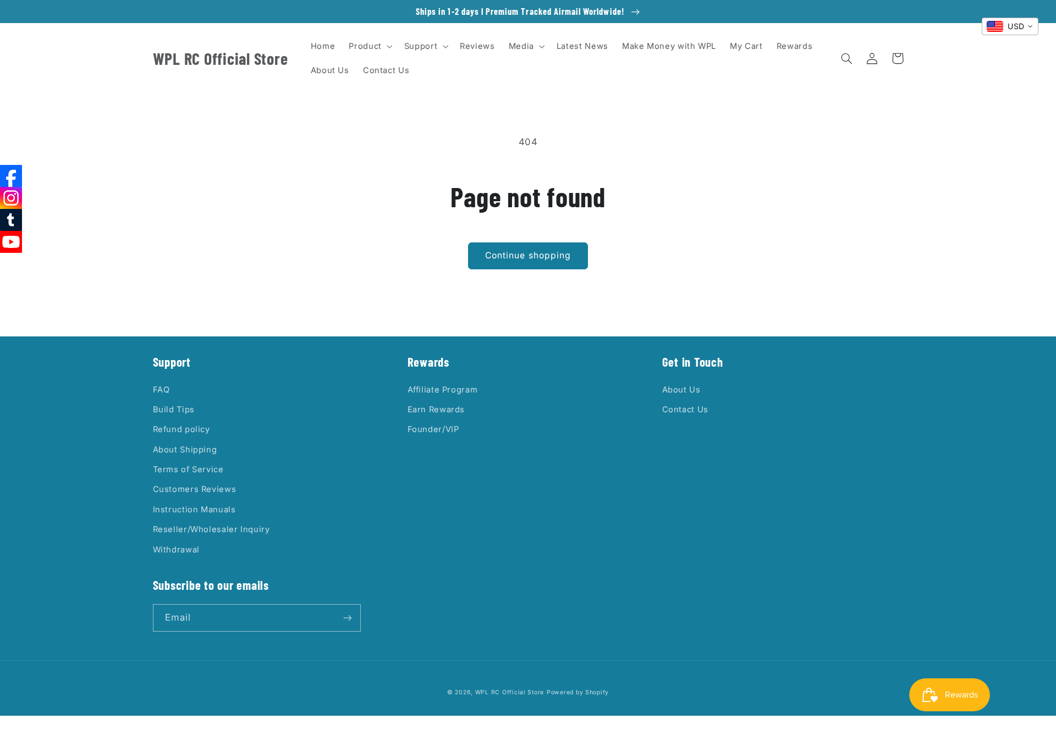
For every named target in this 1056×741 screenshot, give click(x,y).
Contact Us (685, 409)
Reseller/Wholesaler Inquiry (211, 529)
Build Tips (174, 409)
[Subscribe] (347, 617)
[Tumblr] (11, 220)
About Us (681, 390)
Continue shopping (528, 255)
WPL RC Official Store (509, 692)
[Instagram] (11, 198)
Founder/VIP (433, 429)
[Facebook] (11, 176)
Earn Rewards (436, 409)
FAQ (161, 390)
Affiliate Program (443, 390)
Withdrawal (176, 550)
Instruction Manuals (194, 510)
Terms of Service (188, 469)
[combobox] (1010, 26)
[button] (369, 46)
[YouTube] (11, 242)
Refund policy (181, 429)
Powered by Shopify (578, 692)
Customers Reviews (195, 489)
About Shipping (185, 450)
